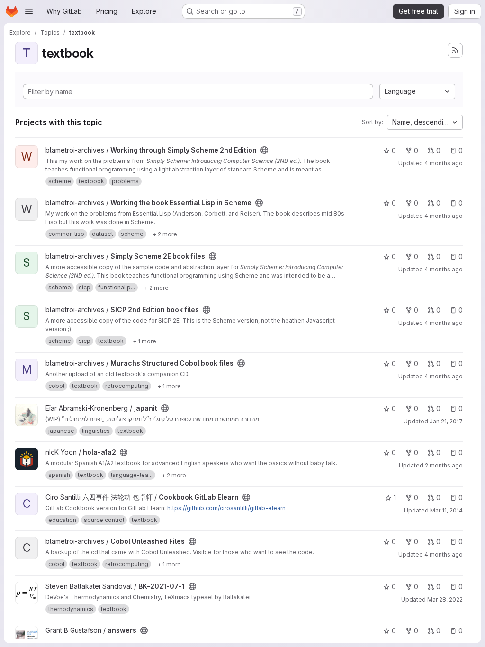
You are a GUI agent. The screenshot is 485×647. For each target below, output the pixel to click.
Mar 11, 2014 (446, 510)
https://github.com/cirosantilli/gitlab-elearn (226, 508)
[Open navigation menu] (28, 11)
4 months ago (443, 163)
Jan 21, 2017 (446, 421)
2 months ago (444, 465)
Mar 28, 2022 (445, 599)
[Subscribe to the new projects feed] (455, 50)
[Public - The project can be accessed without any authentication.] (264, 150)
